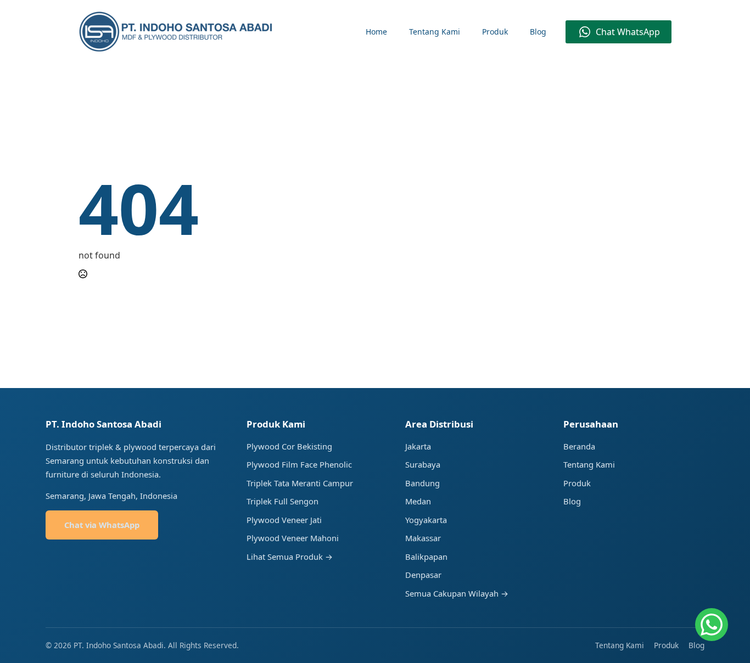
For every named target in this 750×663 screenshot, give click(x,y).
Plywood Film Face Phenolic (299, 464)
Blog (538, 31)
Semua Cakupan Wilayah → (456, 593)
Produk (495, 31)
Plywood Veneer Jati (284, 519)
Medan (418, 501)
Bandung (422, 482)
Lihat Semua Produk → (290, 556)
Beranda (579, 446)
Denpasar (423, 574)
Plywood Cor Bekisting (289, 446)
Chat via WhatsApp (101, 524)
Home (376, 31)
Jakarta (418, 446)
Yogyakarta (426, 519)
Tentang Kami (434, 31)
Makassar (423, 537)
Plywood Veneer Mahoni (293, 537)
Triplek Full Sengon (282, 501)
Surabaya (422, 464)
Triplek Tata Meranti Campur (300, 482)
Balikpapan (426, 556)
